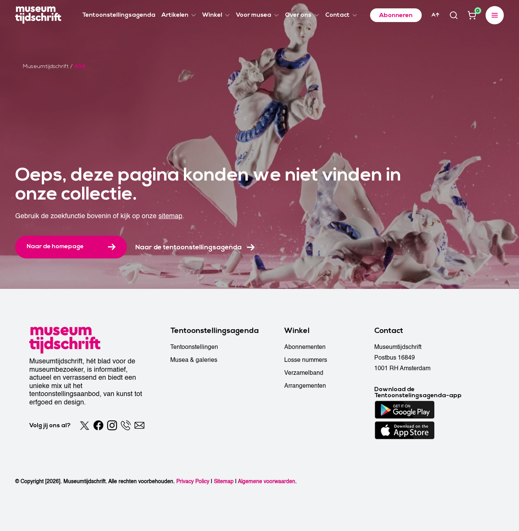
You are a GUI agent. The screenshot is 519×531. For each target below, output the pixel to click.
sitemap (170, 216)
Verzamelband (303, 373)
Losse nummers (305, 360)
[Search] (453, 15)
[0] (471, 15)
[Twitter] (85, 425)
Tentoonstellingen (194, 347)
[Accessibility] (435, 14)
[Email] (139, 425)
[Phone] (126, 425)
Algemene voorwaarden (266, 481)
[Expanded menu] (495, 15)
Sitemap (224, 481)
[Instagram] (112, 425)
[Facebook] (98, 425)
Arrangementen (305, 386)
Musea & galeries (193, 360)
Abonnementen (305, 347)
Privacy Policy (192, 481)
